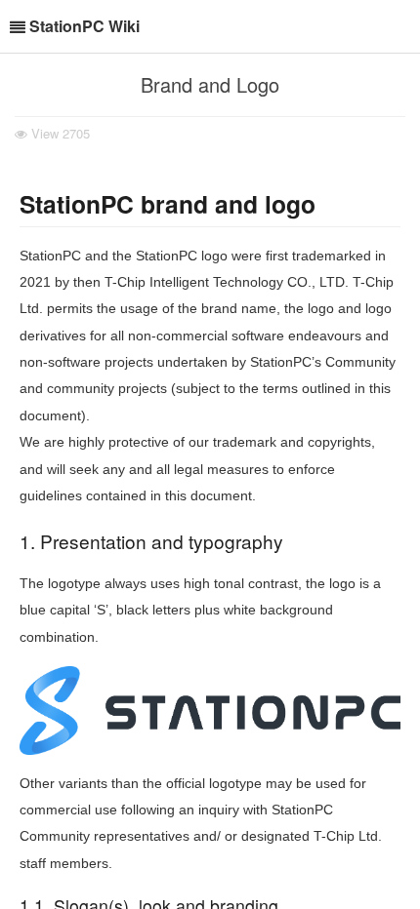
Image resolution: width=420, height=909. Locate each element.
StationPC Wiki (84, 26)
